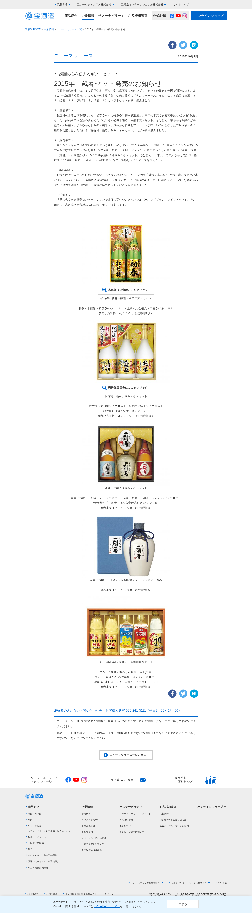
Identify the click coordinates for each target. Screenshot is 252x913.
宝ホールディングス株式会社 (94, 4)
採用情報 (62, 4)
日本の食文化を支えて (93, 844)
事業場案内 (87, 832)
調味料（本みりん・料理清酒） (43, 861)
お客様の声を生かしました (173, 819)
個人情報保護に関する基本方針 (81, 894)
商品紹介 (71, 15)
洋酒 (30, 849)
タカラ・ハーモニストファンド (135, 813)
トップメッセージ (90, 819)
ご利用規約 (32, 894)
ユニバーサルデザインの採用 (174, 826)
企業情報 (88, 15)
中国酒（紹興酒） (37, 843)
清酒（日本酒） (36, 813)
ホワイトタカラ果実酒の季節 (42, 855)
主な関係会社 (88, 826)
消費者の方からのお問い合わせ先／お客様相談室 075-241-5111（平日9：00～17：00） (118, 710)
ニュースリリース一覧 (69, 29)
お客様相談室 (138, 15)
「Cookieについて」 (107, 906)
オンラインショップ (209, 15)
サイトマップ (181, 4)
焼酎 (30, 819)
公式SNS (159, 15)
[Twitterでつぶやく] (183, 46)
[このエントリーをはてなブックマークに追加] (194, 46)
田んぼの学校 (126, 819)
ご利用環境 (51, 894)
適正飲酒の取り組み (92, 850)
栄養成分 (164, 813)
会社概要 (86, 813)
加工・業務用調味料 (38, 867)
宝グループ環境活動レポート (134, 832)
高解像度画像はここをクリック (128, 289)
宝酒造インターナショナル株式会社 (142, 4)
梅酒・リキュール (37, 837)
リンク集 (222, 883)
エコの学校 (125, 826)
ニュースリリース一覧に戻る (127, 754)
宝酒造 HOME (33, 29)
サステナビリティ (111, 15)
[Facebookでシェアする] (172, 46)
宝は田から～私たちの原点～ (96, 838)
